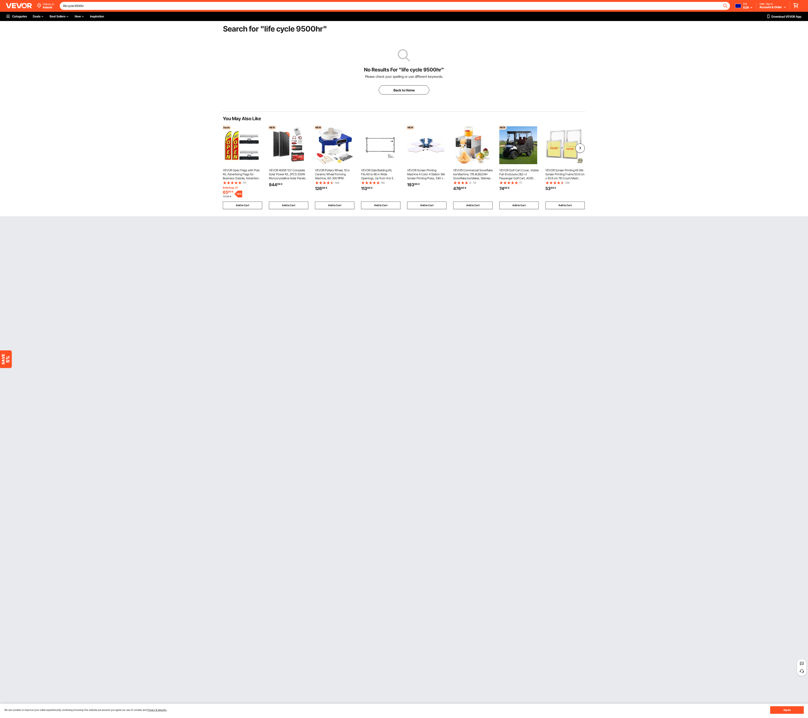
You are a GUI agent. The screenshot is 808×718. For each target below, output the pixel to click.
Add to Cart (242, 205)
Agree (787, 709)
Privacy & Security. (157, 709)
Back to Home (404, 90)
